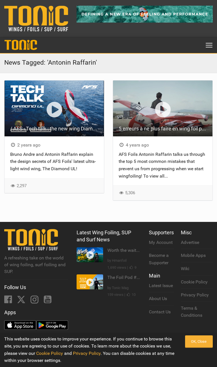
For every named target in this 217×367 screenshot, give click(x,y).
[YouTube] (47, 301)
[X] (21, 301)
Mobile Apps (193, 255)
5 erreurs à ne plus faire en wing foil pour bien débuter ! (165, 129)
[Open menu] (209, 45)
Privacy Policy (195, 295)
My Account (161, 242)
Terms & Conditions (191, 311)
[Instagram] (35, 301)
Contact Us (160, 311)
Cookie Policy (194, 282)
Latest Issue (161, 285)
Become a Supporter (159, 259)
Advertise (190, 242)
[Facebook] (8, 301)
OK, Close (199, 341)
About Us (158, 298)
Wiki (185, 268)
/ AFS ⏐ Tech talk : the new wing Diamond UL (57, 129)
